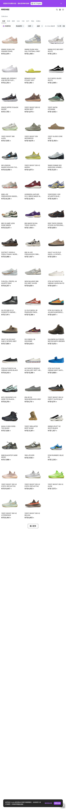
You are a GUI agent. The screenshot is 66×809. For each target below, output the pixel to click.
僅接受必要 (48, 803)
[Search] (57, 9)
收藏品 (38, 21)
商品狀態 (19, 26)
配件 (27, 21)
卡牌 (23, 21)
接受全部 (57, 803)
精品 (32, 21)
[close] (61, 3)
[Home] (5, 10)
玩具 (18, 21)
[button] (60, 9)
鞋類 (8, 21)
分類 (29, 26)
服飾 (13, 21)
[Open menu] (63, 9)
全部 (3, 21)
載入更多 (33, 526)
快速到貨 (8, 26)
